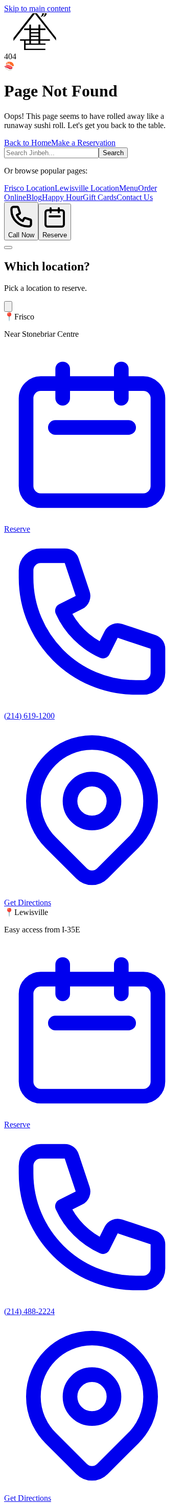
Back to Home (27, 142)
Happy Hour (62, 197)
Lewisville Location (87, 188)
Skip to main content (37, 8)
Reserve (54, 235)
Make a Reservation (83, 142)
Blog (34, 197)
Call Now (21, 235)
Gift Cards (100, 197)
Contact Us (135, 197)
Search (113, 153)
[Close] (8, 306)
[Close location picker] (8, 247)
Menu (128, 188)
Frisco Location (29, 188)
